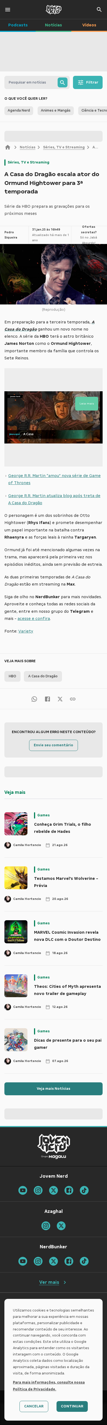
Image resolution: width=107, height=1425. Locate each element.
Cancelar (34, 1406)
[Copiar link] (72, 698)
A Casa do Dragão (43, 676)
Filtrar (92, 82)
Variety (25, 631)
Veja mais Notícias (53, 1089)
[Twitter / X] (60, 698)
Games (43, 815)
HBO (12, 676)
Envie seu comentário (53, 745)
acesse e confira (34, 618)
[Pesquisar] (62, 82)
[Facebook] (47, 698)
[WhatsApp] (34, 698)
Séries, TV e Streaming (64, 147)
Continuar (72, 1406)
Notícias (27, 147)
